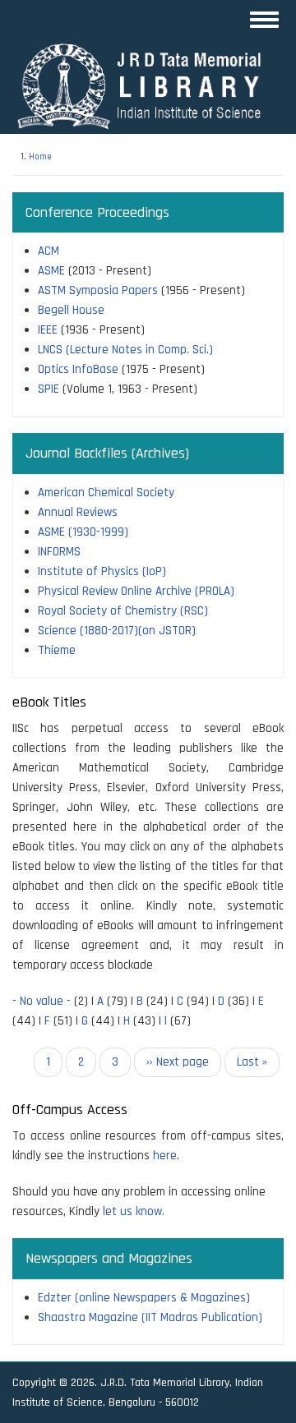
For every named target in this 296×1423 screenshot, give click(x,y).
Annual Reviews (78, 512)
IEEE (48, 330)
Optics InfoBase (78, 369)
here (165, 1155)
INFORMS (59, 552)
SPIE (48, 389)
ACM (48, 251)
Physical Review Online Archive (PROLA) (136, 591)
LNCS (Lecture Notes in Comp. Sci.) (125, 349)
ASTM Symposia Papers (98, 290)
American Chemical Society (106, 492)
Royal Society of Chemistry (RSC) (123, 611)
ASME (51, 271)
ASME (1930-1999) (83, 532)
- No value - (41, 1001)
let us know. (133, 1211)
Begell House (71, 310)
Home (40, 157)
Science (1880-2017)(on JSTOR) (117, 630)
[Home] (146, 86)
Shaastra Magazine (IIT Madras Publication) (150, 1317)
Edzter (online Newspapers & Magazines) (144, 1298)
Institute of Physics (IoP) (102, 571)
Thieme (57, 650)
